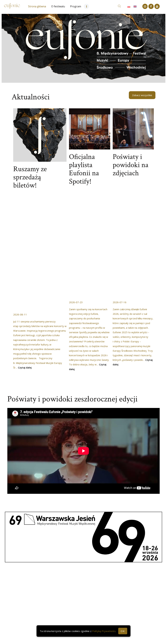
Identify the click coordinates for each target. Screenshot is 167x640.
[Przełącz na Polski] (129, 6)
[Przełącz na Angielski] (135, 6)
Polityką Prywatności (103, 631)
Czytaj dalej (25, 367)
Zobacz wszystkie (142, 95)
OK (123, 631)
